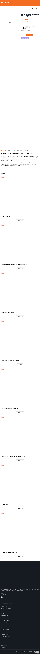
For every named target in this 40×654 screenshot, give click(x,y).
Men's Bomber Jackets (5, 606)
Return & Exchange (4, 645)
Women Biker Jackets (5, 631)
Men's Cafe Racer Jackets (6, 608)
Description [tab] (3, 150)
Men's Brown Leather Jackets (6, 604)
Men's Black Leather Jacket (6, 603)
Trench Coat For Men (5, 620)
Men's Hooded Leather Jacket (6, 617)
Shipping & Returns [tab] (18, 150)
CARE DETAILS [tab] (25, 150)
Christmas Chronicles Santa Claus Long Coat (30, 15)
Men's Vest (3, 613)
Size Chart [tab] (10, 150)
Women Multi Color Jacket (6, 632)
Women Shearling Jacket (5, 636)
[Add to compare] (37, 35)
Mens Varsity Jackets (5, 611)
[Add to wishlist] (35, 35)
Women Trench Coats (5, 634)
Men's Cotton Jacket (5, 610)
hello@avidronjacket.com (5, 598)
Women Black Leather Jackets (6, 625)
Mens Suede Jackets (5, 618)
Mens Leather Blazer (4, 615)
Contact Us (3, 642)
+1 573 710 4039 (3, 594)
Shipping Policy (4, 647)
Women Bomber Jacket (5, 629)
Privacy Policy (3, 643)
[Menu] (32, 8)
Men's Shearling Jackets (5, 622)
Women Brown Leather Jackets (6, 627)
